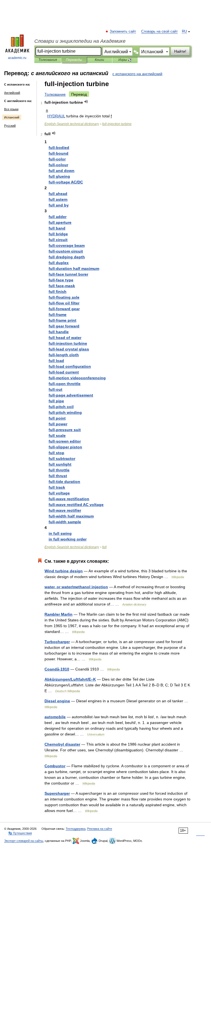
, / (76, 587)
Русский (10, 125)
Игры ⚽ (125, 60)
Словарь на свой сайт (159, 31)
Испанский (11, 117)
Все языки (11, 109)
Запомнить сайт (123, 31)
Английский (12, 92)
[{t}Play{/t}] (86, 102)
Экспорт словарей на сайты (23, 840)
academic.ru (17, 58)
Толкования (47, 60)
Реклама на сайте (99, 828)
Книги (99, 60)
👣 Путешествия (20, 833)
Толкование (55, 94)
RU (184, 31)
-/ (66, 182)
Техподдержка (75, 828)
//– (70, 679)
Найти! (180, 51)
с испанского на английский (137, 74)
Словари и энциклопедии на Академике (80, 41)
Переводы (74, 60)
